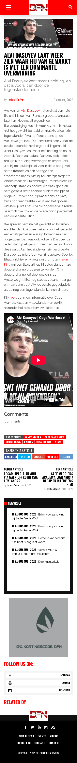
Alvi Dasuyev (30, 110)
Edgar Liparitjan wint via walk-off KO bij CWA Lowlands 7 (21, 477)
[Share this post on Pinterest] (52, 456)
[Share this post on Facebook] (10, 456)
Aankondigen (32, 437)
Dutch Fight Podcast (31, 743)
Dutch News (13, 442)
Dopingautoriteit (48, 561)
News (58, 442)
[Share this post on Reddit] (66, 456)
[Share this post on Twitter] (24, 456)
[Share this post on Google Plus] (38, 456)
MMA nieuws (26, 736)
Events (28, 442)
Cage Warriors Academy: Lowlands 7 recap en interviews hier (57, 479)
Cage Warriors (54, 437)
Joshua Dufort (15, 100)
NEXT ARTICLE (64, 469)
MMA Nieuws (44, 442)
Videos (54, 736)
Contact (54, 743)
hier (12, 297)
